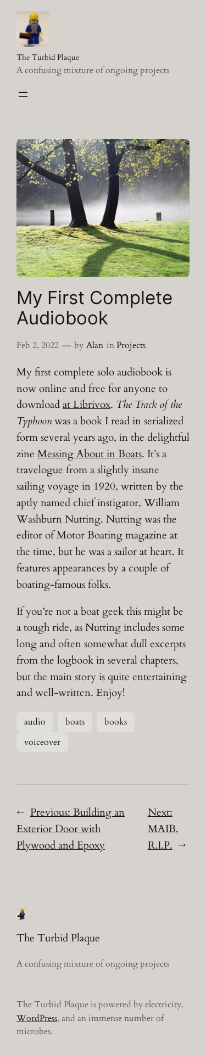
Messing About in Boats (89, 454)
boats (75, 722)
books (115, 722)
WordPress (36, 1018)
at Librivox (86, 404)
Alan (94, 345)
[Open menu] (23, 94)
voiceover (42, 742)
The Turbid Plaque (47, 57)
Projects (131, 345)
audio (35, 722)
